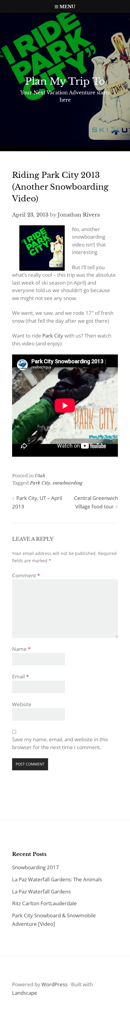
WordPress (54, 984)
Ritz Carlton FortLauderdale (44, 903)
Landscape (24, 992)
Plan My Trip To (65, 81)
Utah (40, 475)
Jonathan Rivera (79, 215)
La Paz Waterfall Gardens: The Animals (57, 879)
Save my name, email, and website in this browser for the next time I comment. (60, 743)
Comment (26, 575)
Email (20, 676)
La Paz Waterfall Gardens (41, 891)
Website (21, 704)
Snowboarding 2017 (35, 867)
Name (21, 648)
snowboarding (68, 483)
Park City (52, 335)
